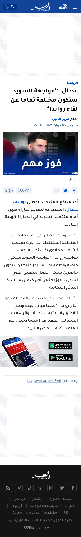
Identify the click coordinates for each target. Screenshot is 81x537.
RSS (66, 513)
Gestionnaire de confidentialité (35, 513)
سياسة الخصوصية (44, 506)
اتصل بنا (70, 506)
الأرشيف (17, 506)
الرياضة (72, 83)
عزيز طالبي (60, 119)
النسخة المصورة (61, 499)
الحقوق (58, 520)
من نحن (19, 499)
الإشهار (37, 499)
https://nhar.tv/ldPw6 (44, 381)
